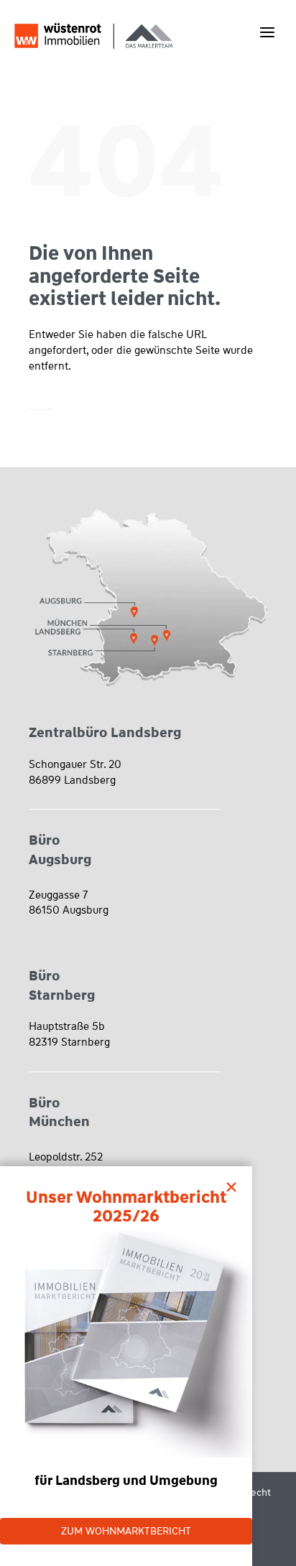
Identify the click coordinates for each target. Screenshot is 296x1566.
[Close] (235, 1183)
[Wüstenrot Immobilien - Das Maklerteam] (93, 35)
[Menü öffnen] (267, 31)
